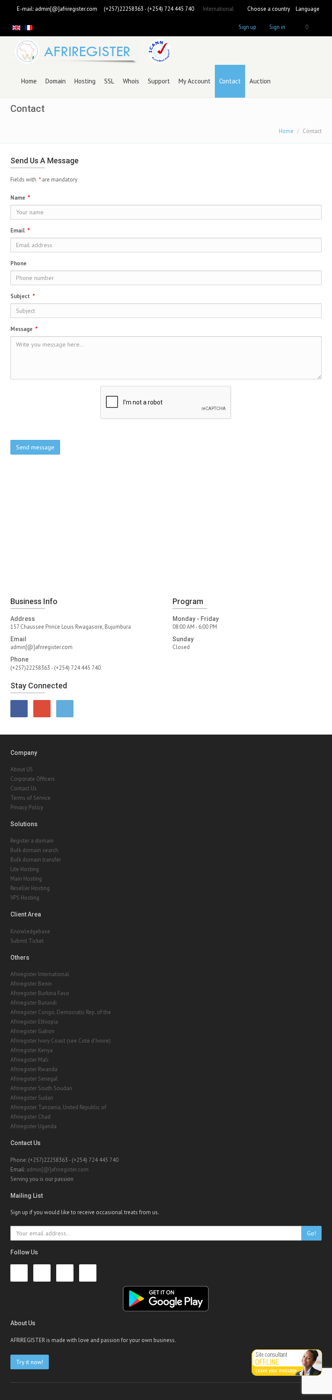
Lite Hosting (24, 869)
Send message (35, 447)
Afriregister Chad (30, 1116)
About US (21, 769)
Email (20, 230)
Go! (311, 1233)
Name (20, 197)
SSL (109, 81)
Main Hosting (26, 878)
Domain (55, 81)
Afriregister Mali (29, 1059)
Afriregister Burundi (33, 1002)
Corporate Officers (32, 779)
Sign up (247, 27)
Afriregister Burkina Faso (39, 993)
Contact (230, 81)
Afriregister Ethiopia (34, 1021)
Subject (22, 296)
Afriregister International (39, 974)
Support (159, 81)
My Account (195, 81)
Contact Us (23, 788)
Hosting (85, 81)
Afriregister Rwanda (33, 1069)
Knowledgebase (30, 931)
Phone (18, 263)
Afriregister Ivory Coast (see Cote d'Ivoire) (60, 1040)
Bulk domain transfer (35, 859)
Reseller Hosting (30, 888)
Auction (260, 81)
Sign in (277, 27)
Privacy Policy (26, 807)
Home (29, 81)
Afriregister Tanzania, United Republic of (58, 1107)
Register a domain (32, 840)
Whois (131, 81)
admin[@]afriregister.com (66, 9)
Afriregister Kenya (31, 1050)
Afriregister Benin (31, 983)
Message (24, 329)
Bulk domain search (34, 850)
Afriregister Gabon (32, 1031)
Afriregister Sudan (31, 1097)
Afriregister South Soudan (41, 1088)
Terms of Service (30, 798)
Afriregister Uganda (33, 1126)
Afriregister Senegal (34, 1078)
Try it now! (29, 1362)
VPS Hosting (24, 897)
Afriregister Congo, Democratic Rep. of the (60, 1012)
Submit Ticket (27, 941)
